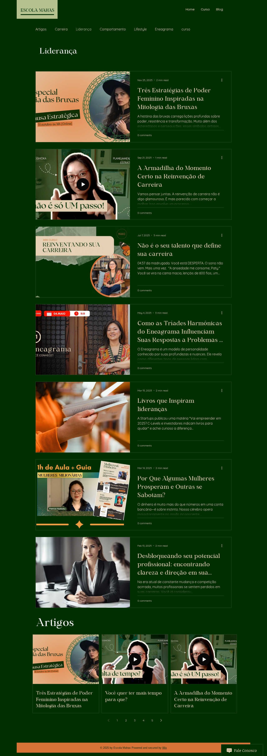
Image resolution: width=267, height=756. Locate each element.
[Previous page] (108, 720)
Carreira (61, 29)
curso (185, 29)
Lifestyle (140, 29)
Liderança (83, 29)
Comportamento (113, 29)
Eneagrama (164, 29)
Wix (164, 747)
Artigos (41, 29)
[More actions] (223, 79)
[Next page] (161, 720)
